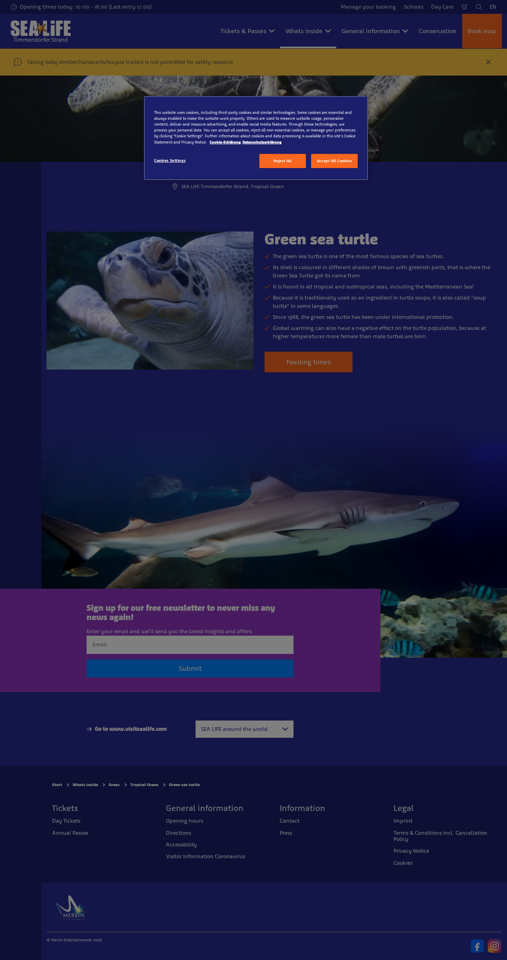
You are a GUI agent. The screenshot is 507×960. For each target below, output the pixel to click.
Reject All (283, 160)
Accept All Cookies (334, 160)
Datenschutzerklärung (261, 142)
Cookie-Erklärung (225, 142)
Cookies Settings (170, 160)
